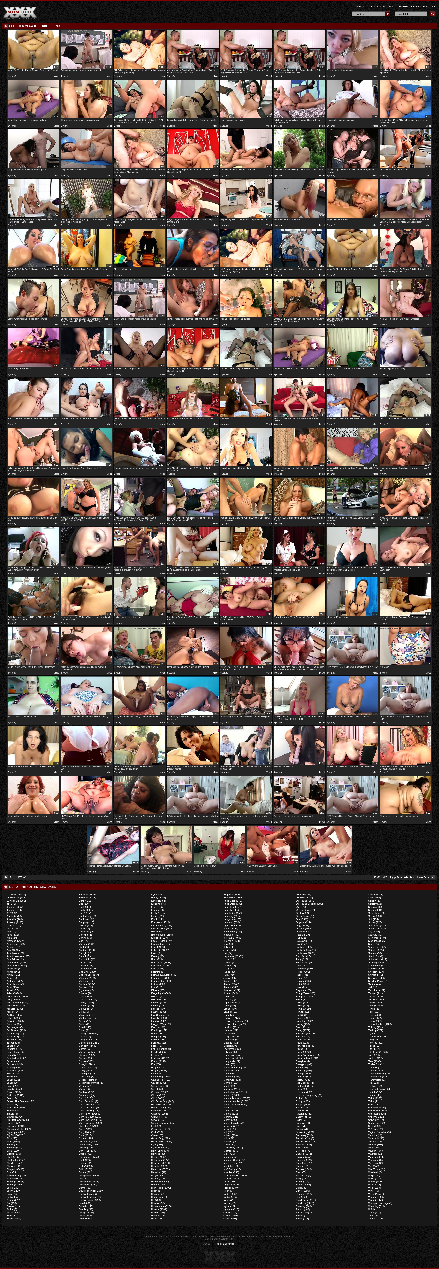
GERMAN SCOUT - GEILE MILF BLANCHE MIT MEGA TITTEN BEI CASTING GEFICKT (299, 716)
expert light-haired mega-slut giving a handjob (352, 715)
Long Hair (228, 1055)
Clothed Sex (85, 1018)
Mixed (56, 76)
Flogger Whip (158, 1024)
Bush (81, 906)
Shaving (300, 1156)
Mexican (228, 1126)
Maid (226, 1073)
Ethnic (154, 919)
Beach (10, 1079)
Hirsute (155, 1194)
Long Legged (230, 1058)
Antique (11, 974)
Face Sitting (157, 944)
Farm (154, 953)
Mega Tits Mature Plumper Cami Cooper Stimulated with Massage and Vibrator (86, 517)
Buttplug (83, 922)
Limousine (229, 1039)
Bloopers (11, 1166)
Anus (9, 977)
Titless (371, 1045)
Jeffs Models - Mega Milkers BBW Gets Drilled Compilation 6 (192, 468)
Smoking (300, 1206)
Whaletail (373, 1172)
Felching (156, 971)
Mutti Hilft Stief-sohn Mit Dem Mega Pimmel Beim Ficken (299, 418)
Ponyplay (301, 1008)
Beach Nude (429, 6)
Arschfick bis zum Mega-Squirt (405, 168)
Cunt (81, 1129)
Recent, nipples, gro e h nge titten (405, 367)
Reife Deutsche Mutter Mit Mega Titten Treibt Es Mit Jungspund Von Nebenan (33, 617)
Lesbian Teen (230, 1024)
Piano (299, 977)
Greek (154, 1135)
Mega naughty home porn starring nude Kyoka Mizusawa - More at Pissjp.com (166, 865)
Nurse (226, 1203)
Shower (300, 1169)
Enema (155, 910)
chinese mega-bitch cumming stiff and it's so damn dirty (192, 317)
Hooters (155, 1212)
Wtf (370, 1209)
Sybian (372, 984)
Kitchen (227, 987)
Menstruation (230, 1116)
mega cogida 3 (245, 417)
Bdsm (10, 1076)
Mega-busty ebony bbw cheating (245, 466)
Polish (299, 1005)
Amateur (11, 940)
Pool (298, 1015)
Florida (155, 1027)
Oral (298, 919)
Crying (82, 1086)
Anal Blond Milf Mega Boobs (139, 367)
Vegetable (373, 1138)
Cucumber (84, 1095)
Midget (227, 1129)
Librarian (228, 1030)
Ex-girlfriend (157, 925)
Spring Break (375, 928)
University (373, 1119)
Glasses (155, 1113)
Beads (10, 1082)
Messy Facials (231, 1123)
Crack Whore (86, 1067)
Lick (225, 1033)
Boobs (10, 1184)
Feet (153, 968)
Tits (370, 1048)
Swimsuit (373, 974)
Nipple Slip (229, 1184)
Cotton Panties (87, 1052)
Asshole (11, 1008)
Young (371, 1218)
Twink (371, 1098)
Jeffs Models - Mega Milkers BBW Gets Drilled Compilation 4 (245, 617)
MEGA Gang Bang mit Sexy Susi (272, 864)
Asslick (10, 1011)
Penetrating (302, 962)
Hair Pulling (157, 1150)
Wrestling (373, 1206)
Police (299, 1002)
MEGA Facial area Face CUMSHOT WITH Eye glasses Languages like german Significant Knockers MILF (299, 667)
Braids (10, 1209)
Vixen (371, 1147)
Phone (299, 974)
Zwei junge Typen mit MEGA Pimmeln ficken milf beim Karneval (192, 617)
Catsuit (82, 956)
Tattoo (371, 996)
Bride (9, 1215)
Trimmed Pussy (376, 1089)
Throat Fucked (376, 1024)
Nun (225, 1200)
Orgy (298, 925)
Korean (227, 993)
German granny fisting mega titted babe (86, 417)
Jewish (227, 965)
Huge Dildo (229, 903)
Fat (153, 959)
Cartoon (83, 944)
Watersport (374, 1156)
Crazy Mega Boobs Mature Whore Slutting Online (192, 417)
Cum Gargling (86, 1110)
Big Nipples (13, 1132)
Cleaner (83, 1005)
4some (10, 910)
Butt (81, 913)
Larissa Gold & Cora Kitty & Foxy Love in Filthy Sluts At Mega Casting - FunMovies (299, 318)
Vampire (372, 1135)
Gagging (156, 1070)
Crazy (82, 1070)
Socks (299, 1218)
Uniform (372, 1116)
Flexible (155, 1021)
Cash (82, 947)
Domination (85, 1181)
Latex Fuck (423, 877)
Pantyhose (301, 953)
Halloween (157, 1160)
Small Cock (302, 1200)
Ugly (370, 1104)
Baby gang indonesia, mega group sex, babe (86, 69)
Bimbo (10, 1144)
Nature (227, 1178)
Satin (298, 1126)
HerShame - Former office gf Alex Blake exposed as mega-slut (352, 517)
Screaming (301, 1132)
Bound (10, 1200)
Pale (298, 944)
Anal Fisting (13, 962)
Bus (81, 903)
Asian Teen (13, 996)
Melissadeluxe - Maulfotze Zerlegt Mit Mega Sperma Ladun (299, 269)
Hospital (155, 1215)
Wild (370, 1187)
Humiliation (229, 913)
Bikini (9, 1141)
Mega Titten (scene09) (352, 218)
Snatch (299, 1209)
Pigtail (299, 984)
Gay (153, 1089)
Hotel (154, 1218)
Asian (10, 993)
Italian (226, 947)
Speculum (373, 913)
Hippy (154, 1190)
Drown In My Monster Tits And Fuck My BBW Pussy (86, 715)
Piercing (300, 981)
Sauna (299, 1129)
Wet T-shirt (374, 1169)
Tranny (372, 1070)
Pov (298, 1027)
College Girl (85, 1033)
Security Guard (304, 1141)
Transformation (376, 1073)
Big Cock (11, 1126)
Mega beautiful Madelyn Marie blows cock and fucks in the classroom (245, 517)
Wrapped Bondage (378, 1203)
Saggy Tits (301, 1116)
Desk (81, 1160)
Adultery (11, 922)
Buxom (82, 925)
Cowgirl (83, 1064)
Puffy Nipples (303, 1045)
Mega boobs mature (139, 267)
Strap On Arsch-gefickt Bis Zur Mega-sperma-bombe (86, 367)
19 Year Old (13, 900)
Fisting (154, 1005)
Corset (82, 1048)
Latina (226, 1008)
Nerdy (226, 1181)
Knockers (228, 990)
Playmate (301, 990)
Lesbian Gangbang (233, 1021)
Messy (226, 1119)
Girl (153, 1098)
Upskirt (372, 1126)
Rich (298, 1098)
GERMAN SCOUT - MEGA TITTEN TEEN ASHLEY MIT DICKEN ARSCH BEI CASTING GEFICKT (139, 120)
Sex (298, 1147)
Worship (372, 1200)
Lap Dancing (230, 1002)
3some (10, 906)
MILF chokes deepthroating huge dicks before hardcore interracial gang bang (139, 70)
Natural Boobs (231, 1175)
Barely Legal (13, 1052)
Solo (370, 897)
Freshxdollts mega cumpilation (352, 118)
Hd (152, 1175)
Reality (299, 1079)
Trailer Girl (373, 1064)
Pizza (299, 987)
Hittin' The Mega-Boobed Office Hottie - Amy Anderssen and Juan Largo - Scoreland (33, 468)
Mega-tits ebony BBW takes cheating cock (33, 168)
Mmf (225, 1153)
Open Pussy (302, 916)
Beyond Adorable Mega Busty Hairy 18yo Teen (299, 615)
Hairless (155, 1153)
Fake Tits (156, 950)
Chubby (83, 984)
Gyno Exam (157, 1147)
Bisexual (11, 1147)
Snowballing (302, 1212)
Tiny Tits (372, 1042)
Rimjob (299, 1104)
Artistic (10, 990)
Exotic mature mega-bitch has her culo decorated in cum (192, 269)
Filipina (155, 990)
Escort (154, 916)
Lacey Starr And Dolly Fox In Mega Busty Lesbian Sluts (192, 118)
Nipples (227, 1187)
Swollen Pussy (376, 981)
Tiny (370, 1039)
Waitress (372, 1153)
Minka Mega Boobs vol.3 (33, 367)
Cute (81, 1135)
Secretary (301, 1135)
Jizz (225, 968)
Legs (226, 1015)
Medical (227, 1107)
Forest (154, 1045)
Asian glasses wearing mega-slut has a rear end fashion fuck (86, 667)
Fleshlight (156, 1018)
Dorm (82, 1187)
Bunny (82, 900)
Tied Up (372, 1030)
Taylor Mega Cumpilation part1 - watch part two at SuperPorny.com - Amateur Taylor (33, 567)
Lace (226, 996)
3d (8, 903)
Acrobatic (12, 916)
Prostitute (301, 1039)
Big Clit (10, 1123)
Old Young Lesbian (306, 903)
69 (8, 913)
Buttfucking (85, 916)
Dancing (83, 1147)
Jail (225, 953)
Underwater (374, 1107)
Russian (300, 1113)
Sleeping (300, 1194)
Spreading (373, 925)
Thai (370, 1015)
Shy (298, 1172)
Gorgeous (156, 1129)
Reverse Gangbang (306, 1095)
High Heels (157, 1187)
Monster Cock (231, 1160)
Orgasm (300, 922)
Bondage (11, 1181)
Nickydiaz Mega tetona (352, 615)
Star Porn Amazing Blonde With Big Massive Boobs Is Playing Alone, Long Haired (33, 219)
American (12, 944)
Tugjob (372, 1092)
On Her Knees (303, 910)
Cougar (83, 1055)
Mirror (226, 1144)
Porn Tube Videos (377, 6)
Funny (154, 1061)
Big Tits (10, 1135)
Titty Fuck (373, 1052)
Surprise (372, 968)
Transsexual (374, 1076)
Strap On (373, 947)
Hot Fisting (404, 6)
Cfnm (82, 962)
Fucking (155, 1058)
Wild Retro (409, 877)
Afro (9, 931)
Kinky (226, 981)
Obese (227, 1212)
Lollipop (227, 1052)
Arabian (11, 981)
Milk (225, 1138)
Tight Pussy (374, 1036)
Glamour (156, 1110)
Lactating (228, 999)
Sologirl (372, 900)
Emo (153, 906)
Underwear (374, 1110)
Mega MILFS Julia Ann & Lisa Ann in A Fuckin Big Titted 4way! (33, 269)
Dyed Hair (84, 1218)
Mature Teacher (232, 1104)
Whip (371, 1175)
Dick (81, 1166)
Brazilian (11, 1212)
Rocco (299, 1107)
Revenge (301, 1092)
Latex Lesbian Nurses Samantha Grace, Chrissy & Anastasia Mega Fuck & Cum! (299, 567)
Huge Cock (229, 900)
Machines (228, 1070)
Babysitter (12, 1021)
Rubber (300, 1110)
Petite (299, 971)
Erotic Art (156, 913)
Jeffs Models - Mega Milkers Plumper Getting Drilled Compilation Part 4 (405, 120)
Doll (81, 1178)
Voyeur (372, 1150)
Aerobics (11, 925)
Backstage (12, 1027)
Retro (299, 1089)
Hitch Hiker (157, 1197)
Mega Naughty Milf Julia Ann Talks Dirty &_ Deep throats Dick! (192, 219)
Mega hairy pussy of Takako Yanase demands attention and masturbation (86, 617)
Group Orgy (157, 1138)
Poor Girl (300, 1018)
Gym (153, 1144)
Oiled (226, 1218)
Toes (370, 1055)
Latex (226, 1005)
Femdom (156, 977)
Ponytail (300, 1011)
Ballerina (11, 1039)
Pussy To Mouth (304, 1058)
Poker (299, 999)
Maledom (228, 1076)
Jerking (227, 962)
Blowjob (11, 1169)
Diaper (82, 1163)
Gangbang (157, 1076)
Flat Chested (158, 1015)
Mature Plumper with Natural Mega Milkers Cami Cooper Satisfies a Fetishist (405, 766)
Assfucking (12, 1005)
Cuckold (83, 1092)
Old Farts (301, 894)
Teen (370, 1005)
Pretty (299, 1030)
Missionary (229, 1147)
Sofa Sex (373, 894)
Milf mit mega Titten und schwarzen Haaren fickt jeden (245, 715)
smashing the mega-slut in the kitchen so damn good (86, 566)
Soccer (299, 1215)
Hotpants (228, 894)
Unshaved (373, 1123)
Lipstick (227, 1045)
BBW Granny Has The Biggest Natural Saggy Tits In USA (405, 716)
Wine (371, 1190)
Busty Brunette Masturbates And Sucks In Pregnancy (86, 267)
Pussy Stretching (305, 1055)
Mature (227, 1095)
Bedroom (11, 1095)
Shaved (300, 1153)
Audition (11, 1015)
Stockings (373, 940)
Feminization (158, 981)
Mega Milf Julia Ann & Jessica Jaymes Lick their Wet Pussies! (405, 517)
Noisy (226, 1190)
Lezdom (227, 1027)
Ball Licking (13, 1036)
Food (154, 1033)
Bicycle (10, 1113)
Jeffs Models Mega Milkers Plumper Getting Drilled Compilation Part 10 (299, 120)
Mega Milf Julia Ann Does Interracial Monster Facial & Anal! (405, 468)
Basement (12, 1061)
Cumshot (84, 1126)
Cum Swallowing (88, 1119)
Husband (228, 922)
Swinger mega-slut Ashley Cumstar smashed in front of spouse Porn (245, 766)
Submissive (374, 959)
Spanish (372, 906)
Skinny (299, 1184)
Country (83, 1058)
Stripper (372, 950)
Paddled (300, 934)
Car (81, 940)
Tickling (372, 1027)
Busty (82, 910)
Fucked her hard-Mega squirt (352, 69)
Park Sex (301, 956)
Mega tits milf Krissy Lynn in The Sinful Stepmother (33, 665)
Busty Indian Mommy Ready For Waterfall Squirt (139, 715)
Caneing (83, 934)
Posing (299, 1024)
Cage (82, 928)
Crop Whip (84, 1076)
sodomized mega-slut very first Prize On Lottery (112, 864)
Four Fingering (159, 1048)
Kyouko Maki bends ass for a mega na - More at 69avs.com (405, 567)
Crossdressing (86, 1079)
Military (227, 1135)
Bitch (9, 1150)
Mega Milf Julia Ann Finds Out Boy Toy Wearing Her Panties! (245, 567)
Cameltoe (84, 931)
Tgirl (370, 1011)
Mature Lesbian (231, 1101)
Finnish (155, 996)
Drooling (83, 1209)
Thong (371, 1018)
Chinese (83, 977)
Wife (370, 1184)
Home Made (158, 1206)
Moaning (228, 1156)
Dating (82, 1153)
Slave (299, 1190)
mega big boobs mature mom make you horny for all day (86, 766)
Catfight (83, 953)
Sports (371, 922)
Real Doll (301, 1076)
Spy (370, 931)
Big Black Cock (15, 1119)
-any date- (359, 14)
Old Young (301, 900)
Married (227, 1082)
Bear (9, 1086)
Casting (83, 950)
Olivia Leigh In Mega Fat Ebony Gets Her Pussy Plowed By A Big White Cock (405, 269)
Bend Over (12, 1107)
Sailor (299, 1119)
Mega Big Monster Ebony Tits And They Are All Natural (33, 69)
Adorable (11, 919)
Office (226, 1215)
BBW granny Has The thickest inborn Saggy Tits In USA (352, 665)
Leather (227, 1011)
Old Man (300, 897)
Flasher (155, 1011)
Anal (9, 950)
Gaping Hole (158, 1079)
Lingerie (227, 1042)
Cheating (84, 971)
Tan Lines (373, 990)
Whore (371, 1181)
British (10, 1218)
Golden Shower (159, 1123)
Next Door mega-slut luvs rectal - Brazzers (405, 317)
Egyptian (156, 900)
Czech (82, 1138)
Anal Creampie (15, 956)
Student (372, 953)
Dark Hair (84, 1150)
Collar (82, 1030)
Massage (228, 1089)
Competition (85, 1039)
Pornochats (361, 6)
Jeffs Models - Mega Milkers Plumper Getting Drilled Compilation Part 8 (192, 368)
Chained (83, 965)
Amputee (11, 947)
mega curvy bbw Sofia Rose (86, 168)
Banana (11, 1045)
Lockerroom (229, 1048)
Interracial (228, 937)
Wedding (373, 1163)
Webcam (373, 1160)
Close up (83, 1015)
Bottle (10, 1197)
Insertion (228, 934)
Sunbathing (374, 965)
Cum (81, 1098)
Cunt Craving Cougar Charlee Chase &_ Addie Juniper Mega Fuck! (139, 219)
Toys (370, 1061)
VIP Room (373, 1129)
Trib (370, 1082)
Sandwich (301, 1123)
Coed (82, 1027)
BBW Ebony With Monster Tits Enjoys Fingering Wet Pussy (86, 816)
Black (9, 1156)
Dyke (154, 894)
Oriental (300, 928)
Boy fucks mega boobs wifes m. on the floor (352, 367)
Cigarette (84, 990)
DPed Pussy (85, 1144)
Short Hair (301, 1163)
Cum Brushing (86, 1101)
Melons (227, 1113)
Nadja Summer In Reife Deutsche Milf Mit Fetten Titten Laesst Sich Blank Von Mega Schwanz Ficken (405, 219)
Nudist (226, 1197)
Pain (298, 937)
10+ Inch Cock (14, 894)
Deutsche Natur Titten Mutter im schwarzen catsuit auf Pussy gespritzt (192, 766)
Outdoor (300, 931)
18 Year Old (13, 897)
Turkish (372, 1095)
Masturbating (230, 1092)
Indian (226, 928)
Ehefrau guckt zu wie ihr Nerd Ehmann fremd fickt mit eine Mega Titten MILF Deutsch (352, 567)
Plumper (300, 996)
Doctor (82, 1172)
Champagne (85, 968)
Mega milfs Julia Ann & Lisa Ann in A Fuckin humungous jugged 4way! (139, 766)
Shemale (300, 1160)
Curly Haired (85, 1132)
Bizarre (10, 1153)
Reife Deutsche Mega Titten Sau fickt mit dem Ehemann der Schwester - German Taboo (139, 517)
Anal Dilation (13, 959)
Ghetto (155, 1095)
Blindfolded (13, 1160)
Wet (370, 1166)
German (155, 1092)
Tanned (372, 993)
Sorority (372, 903)
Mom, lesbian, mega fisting (245, 118)
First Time (156, 999)
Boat (9, 1172)
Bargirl (10, 1055)
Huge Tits (228, 906)
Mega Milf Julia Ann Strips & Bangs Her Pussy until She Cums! (299, 517)
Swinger (372, 977)
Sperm (371, 916)
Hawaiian (156, 1172)
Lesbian (227, 1018)
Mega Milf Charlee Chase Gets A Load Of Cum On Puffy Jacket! (352, 468)
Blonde (10, 1163)
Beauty (10, 1089)
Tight (370, 1033)
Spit (370, 919)
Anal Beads (13, 953)
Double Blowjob (87, 1190)
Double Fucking (87, 1197)
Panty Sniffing (303, 950)
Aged (9, 934)
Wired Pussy (375, 1194)
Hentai (154, 1178)
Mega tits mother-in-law (219, 864)
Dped (82, 1203)
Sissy (298, 1178)
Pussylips (301, 1061)
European (156, 922)
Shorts (299, 1166)
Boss (9, 1194)
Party (298, 959)
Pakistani (301, 940)
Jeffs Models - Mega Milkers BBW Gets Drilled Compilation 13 (192, 169)
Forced (155, 1039)
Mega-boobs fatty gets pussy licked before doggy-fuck (352, 765)
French (155, 1055)
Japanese (228, 956)
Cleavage (84, 1008)
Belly (9, 1104)
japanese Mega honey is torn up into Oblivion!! (192, 665)
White (371, 1178)
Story (371, 944)
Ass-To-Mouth (14, 1002)
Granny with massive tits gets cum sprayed (33, 317)
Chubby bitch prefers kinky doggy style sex (86, 118)
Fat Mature (157, 962)
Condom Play (86, 1045)
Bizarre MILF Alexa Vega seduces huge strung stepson (325, 864)
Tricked (372, 1086)
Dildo (81, 1169)
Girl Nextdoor (158, 1104)
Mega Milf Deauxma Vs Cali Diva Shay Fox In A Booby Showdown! (299, 468)
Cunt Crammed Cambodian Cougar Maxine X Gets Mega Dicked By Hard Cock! (192, 70)
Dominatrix (85, 1184)
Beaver (10, 1092)
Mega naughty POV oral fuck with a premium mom (245, 218)
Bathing (11, 1067)
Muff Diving (229, 1169)
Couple (83, 1061)
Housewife (229, 897)
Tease (371, 1002)
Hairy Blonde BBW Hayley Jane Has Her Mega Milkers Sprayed (405, 70)
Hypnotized (229, 925)
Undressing (374, 1113)
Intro (225, 944)
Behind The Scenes (17, 1101)
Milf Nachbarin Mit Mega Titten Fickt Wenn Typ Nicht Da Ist (139, 418)
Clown (82, 1021)
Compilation (85, 1042)
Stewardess (374, 937)
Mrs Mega (405, 665)
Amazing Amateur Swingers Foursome (245, 168)
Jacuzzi (227, 950)
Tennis (371, 1008)
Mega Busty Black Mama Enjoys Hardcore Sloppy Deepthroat (192, 716)
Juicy (226, 974)
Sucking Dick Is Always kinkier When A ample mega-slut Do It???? (139, 816)
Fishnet (155, 1002)
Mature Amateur (232, 1098)
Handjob (155, 1166)
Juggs (226, 971)
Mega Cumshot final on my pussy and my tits (33, 118)
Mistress (228, 1150)
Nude (226, 1194)
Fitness (155, 1008)
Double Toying (86, 1200)
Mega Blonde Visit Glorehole (299, 218)
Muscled (228, 1172)
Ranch (299, 1067)
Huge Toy (228, 910)
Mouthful (228, 1166)
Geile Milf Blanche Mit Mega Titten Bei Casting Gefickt (299, 168)
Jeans (226, 959)
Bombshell (12, 1178)
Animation (12, 968)
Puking (299, 1048)
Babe (9, 1018)
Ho (152, 1200)
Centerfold (84, 959)
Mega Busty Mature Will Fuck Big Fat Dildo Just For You (33, 765)
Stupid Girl (373, 956)
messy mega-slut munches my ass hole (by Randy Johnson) (245, 816)
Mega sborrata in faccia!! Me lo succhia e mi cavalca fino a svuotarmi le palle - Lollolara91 (192, 567)
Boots (10, 1187)
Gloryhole (156, 1116)
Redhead (301, 1086)
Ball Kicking (13, 1033)
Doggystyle (85, 1175)
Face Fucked (158, 940)
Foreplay (156, 1042)
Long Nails (229, 1061)
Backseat (11, 1024)
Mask (226, 1086)
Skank (299, 1181)
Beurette (11, 1110)
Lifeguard (228, 1036)
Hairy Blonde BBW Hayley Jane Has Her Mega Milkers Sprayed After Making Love (139, 169)
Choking (83, 981)
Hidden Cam (158, 1184)
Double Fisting (86, 1194)
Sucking (372, 962)
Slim (298, 1197)
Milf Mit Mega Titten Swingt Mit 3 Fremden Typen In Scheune (352, 169)
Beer (9, 1098)
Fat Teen (156, 965)
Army (9, 987)
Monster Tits (230, 1163)
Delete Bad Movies (225, 1244)
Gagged (155, 1067)
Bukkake (83, 897)
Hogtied (155, 1203)
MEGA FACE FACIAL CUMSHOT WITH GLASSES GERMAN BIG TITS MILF (245, 667)
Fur (153, 1064)
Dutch (82, 1215)
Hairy (154, 1156)
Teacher (372, 999)
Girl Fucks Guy (159, 1101)
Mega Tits (392, 6)
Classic (83, 996)
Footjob (155, 1036)
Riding (299, 1101)
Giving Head (158, 1107)
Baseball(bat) (14, 1058)
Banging (11, 1048)
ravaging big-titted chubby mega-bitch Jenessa (33, 814)
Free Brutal (416, 6)
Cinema (83, 993)
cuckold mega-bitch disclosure (139, 615)
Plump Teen (302, 993)
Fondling (156, 1030)
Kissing (227, 984)
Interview (228, 940)
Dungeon (84, 1212)
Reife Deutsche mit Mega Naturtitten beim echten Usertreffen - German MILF (192, 517)
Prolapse (300, 1033)
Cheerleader (85, 974)
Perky (299, 965)
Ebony (154, 897)
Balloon (11, 1042)
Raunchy (300, 1070)
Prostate (300, 1036)
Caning (83, 937)
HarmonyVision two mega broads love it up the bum (139, 466)
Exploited (156, 937)
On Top (300, 913)
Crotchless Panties (89, 1082)
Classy (82, 1002)
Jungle (227, 977)
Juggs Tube (396, 877)
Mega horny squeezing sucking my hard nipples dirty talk (33, 517)
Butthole (83, 919)
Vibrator (372, 1141)
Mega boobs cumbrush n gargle (245, 317)
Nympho (228, 1209)
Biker (9, 1138)
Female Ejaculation (161, 974)
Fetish (154, 984)
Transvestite (374, 1079)
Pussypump (302, 1064)
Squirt (371, 934)
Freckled (156, 1052)
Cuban (82, 1089)
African (10, 928)
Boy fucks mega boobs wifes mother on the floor (139, 665)
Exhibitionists (158, 928)
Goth (154, 1132)
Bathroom (12, 1070)
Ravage (300, 1073)
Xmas (371, 1212)
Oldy (298, 906)
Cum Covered (86, 1104)
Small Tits (301, 1203)
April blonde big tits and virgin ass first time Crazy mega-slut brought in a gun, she (139, 567)
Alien (9, 937)
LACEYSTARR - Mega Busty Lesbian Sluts (245, 367)
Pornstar (300, 1021)
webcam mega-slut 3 (299, 765)
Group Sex (157, 1141)
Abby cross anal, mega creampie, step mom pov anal (33, 417)
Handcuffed (157, 1163)
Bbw (9, 1073)
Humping (228, 916)
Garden (155, 1082)
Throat (371, 1021)
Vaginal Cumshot (377, 1132)
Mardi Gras (229, 1079)
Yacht (371, 1215)
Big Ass (10, 1116)
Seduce (300, 1144)
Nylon (226, 1206)
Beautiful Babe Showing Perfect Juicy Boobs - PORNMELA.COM (352, 318)
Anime (10, 971)
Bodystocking (14, 1175)
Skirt (298, 1187)
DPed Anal (84, 1141)
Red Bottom (302, 1082)
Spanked (373, 910)
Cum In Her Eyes (88, 1113)
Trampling (373, 1067)
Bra (8, 1203)
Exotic (154, 931)
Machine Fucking (232, 1067)
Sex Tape (301, 1150)
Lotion (226, 1064)
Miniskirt (227, 1141)
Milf (225, 1132)
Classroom (85, 999)
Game (154, 1073)
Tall (370, 987)
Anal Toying (13, 965)
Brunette (83, 894)
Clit (80, 1011)
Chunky (83, 987)
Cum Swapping (87, 1123)
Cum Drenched (87, 1107)
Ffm (153, 987)
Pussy (299, 1052)
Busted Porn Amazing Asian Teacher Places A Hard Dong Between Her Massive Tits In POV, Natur (86, 318)
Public (299, 1042)
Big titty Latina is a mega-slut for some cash (299, 814)
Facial (154, 947)
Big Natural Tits (15, 1129)
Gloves (155, 1119)
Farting (155, 956)
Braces (10, 1206)
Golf (153, 1126)
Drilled (82, 1206)
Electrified (156, 903)
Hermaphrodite (159, 1181)
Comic (82, 1036)
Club (81, 1024)
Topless (372, 1058)
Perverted (301, 968)
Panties (300, 947)
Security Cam (303, 1138)
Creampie (84, 1073)
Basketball (12, 1064)
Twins (371, 1101)
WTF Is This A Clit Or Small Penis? (33, 715)
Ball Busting (13, 1030)
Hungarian (229, 919)
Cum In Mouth (86, 1116)
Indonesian (229, 931)
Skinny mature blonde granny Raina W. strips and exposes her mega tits (86, 219)
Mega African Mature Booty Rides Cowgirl (352, 417)
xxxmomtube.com (20, 13)
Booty (10, 1190)
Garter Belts (157, 1086)
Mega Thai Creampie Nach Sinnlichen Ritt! (86, 466)
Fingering (156, 993)
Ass (8, 999)
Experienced (158, 934)
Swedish (372, 971)
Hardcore (156, 1169)
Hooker (155, 1209)
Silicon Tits (301, 1175)
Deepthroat (85, 1156)
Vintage (372, 1144)
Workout (372, 1197)
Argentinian (13, 984)
